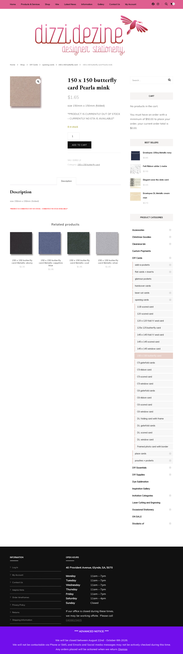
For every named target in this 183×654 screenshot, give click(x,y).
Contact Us (114, 4)
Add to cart (79, 145)
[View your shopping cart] (171, 4)
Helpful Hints (18, 590)
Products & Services (30, 4)
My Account (130, 4)
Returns (15, 612)
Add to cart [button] (22, 245)
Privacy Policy (18, 605)
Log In (15, 567)
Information (86, 4)
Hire (57, 4)
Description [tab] (66, 181)
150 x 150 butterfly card (88, 164)
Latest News (70, 4)
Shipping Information (22, 620)
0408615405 (74, 620)
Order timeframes (20, 597)
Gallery (101, 4)
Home (13, 4)
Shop (47, 4)
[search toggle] (166, 4)
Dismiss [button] (122, 649)
